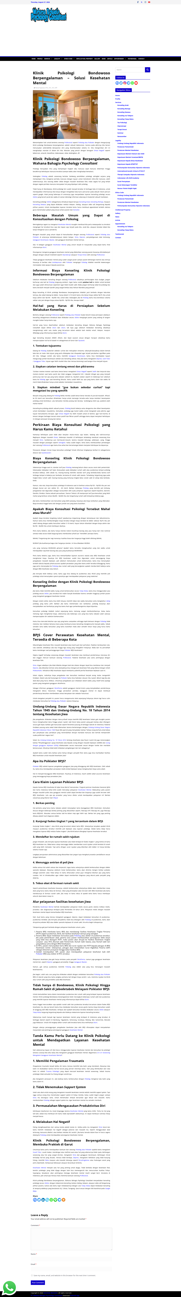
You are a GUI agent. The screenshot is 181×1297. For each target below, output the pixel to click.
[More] (63, 1200)
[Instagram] (124, 83)
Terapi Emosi (82, 255)
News (104, 59)
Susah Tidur (37, 1152)
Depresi (82, 237)
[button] (51, 59)
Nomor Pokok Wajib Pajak (127, 188)
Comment (35, 1225)
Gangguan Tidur (39, 361)
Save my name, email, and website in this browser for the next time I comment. (65, 1275)
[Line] (55, 1200)
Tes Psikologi (122, 123)
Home (34, 59)
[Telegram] (59, 1200)
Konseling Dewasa (39, 204)
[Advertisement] (90, 40)
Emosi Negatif (99, 150)
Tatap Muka (84, 591)
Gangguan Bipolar (80, 962)
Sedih (94, 371)
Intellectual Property (84, 59)
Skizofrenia (58, 688)
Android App (74, 1295)
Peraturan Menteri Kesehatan (128, 150)
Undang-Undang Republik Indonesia (130, 143)
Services (47, 59)
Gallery (97, 59)
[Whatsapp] (51, 1200)
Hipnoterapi (66, 255)
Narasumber (121, 136)
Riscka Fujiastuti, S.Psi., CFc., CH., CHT (46, 88)
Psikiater (69, 262)
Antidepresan (57, 262)
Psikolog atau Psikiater (86, 142)
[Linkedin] (43, 1200)
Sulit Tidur (106, 359)
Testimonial (132, 59)
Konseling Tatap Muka (125, 119)
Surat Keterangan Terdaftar (127, 185)
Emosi (56, 437)
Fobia (47, 1160)
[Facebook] (35, 1200)
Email (33, 1264)
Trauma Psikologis (52, 1071)
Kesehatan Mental (64, 224)
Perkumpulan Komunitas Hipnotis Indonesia (133, 168)
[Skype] (47, 1200)
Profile (40, 59)
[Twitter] (39, 1200)
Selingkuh (62, 443)
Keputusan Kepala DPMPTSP (127, 164)
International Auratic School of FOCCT (131, 171)
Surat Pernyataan (123, 181)
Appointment (119, 59)
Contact (141, 59)
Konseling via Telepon (125, 116)
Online (35, 197)
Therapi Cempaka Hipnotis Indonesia (130, 175)
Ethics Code (68, 59)
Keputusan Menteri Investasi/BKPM (130, 157)
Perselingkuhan (84, 1160)
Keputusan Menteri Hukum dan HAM (130, 154)
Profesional (68, 142)
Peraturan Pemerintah (125, 147)
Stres (76, 237)
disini (44, 247)
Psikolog (44, 176)
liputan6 (81, 340)
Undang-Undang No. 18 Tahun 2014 (53, 740)
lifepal (55, 798)
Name (34, 1254)
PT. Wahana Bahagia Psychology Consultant (47, 1295)
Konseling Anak (84, 202)
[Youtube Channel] (136, 83)
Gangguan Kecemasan (41, 240)
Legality (57, 59)
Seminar (120, 133)
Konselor (76, 210)
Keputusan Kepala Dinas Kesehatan (130, 161)
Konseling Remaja (97, 202)
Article (109, 59)
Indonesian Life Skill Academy (128, 178)
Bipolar (51, 240)
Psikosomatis (37, 671)
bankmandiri (46, 453)
